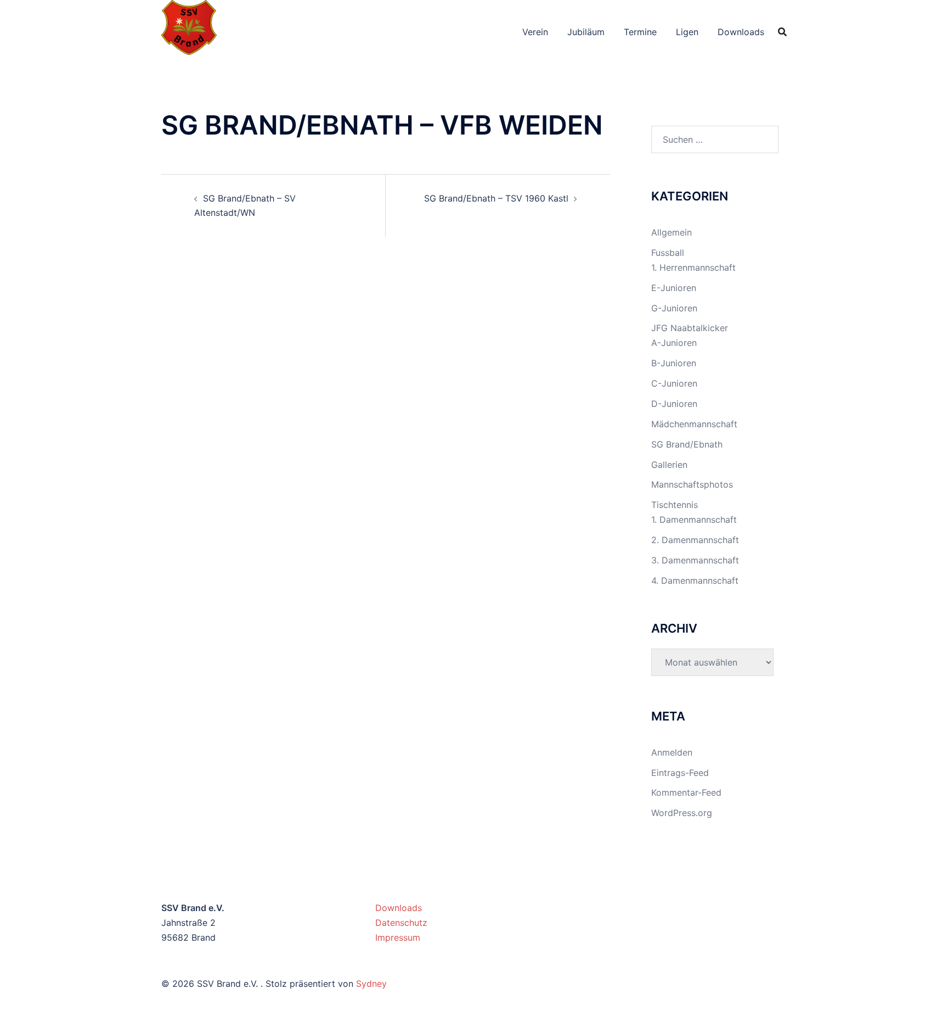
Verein (535, 31)
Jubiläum (586, 31)
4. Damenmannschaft (694, 580)
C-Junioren (674, 383)
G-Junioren (674, 308)
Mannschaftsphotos (692, 484)
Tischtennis (674, 504)
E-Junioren (673, 287)
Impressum (397, 937)
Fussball (667, 252)
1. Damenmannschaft (694, 519)
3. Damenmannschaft (695, 560)
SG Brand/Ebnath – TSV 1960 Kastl (496, 198)
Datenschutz (401, 922)
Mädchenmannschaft (694, 423)
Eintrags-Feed (680, 772)
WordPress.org (681, 812)
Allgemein (671, 232)
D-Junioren (674, 403)
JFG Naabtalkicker (689, 327)
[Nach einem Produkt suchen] (782, 31)
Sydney (371, 983)
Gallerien (669, 464)
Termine (640, 31)
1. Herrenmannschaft (693, 267)
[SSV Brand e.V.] (189, 30)
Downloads (741, 31)
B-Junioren (673, 363)
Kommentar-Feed (686, 792)
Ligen (687, 31)
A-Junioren (674, 342)
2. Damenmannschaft (695, 539)
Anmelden (671, 752)
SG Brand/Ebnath (687, 444)
